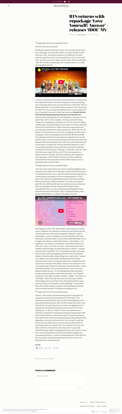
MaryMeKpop (61, 5)
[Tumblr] (69, 2)
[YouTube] (65, 2)
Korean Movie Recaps (87, 406)
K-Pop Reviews (74, 11)
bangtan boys (40, 359)
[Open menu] (8, 5)
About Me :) (84, 402)
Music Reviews (102, 406)
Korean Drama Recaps (97, 402)
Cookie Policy (34, 411)
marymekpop (81, 34)
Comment (81, 388)
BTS (47, 359)
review (51, 359)
